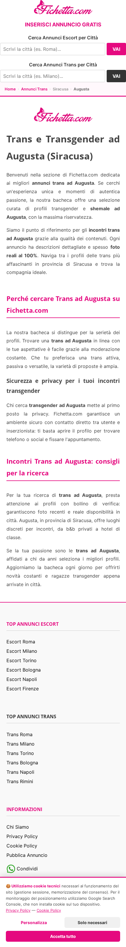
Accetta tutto (63, 936)
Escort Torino (21, 660)
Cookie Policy (21, 846)
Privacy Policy (22, 836)
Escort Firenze (22, 689)
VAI (116, 49)
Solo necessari (92, 922)
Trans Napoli (20, 772)
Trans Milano (20, 744)
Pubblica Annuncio (26, 855)
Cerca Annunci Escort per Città (63, 38)
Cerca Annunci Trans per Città (63, 65)
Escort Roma (20, 642)
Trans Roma (19, 734)
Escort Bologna (23, 670)
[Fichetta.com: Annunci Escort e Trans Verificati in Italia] (63, 6)
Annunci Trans (34, 89)
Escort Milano (21, 651)
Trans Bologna (22, 763)
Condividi (26, 869)
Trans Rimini (19, 781)
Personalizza (34, 922)
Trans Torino (20, 753)
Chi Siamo (17, 827)
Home (10, 89)
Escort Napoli (21, 679)
